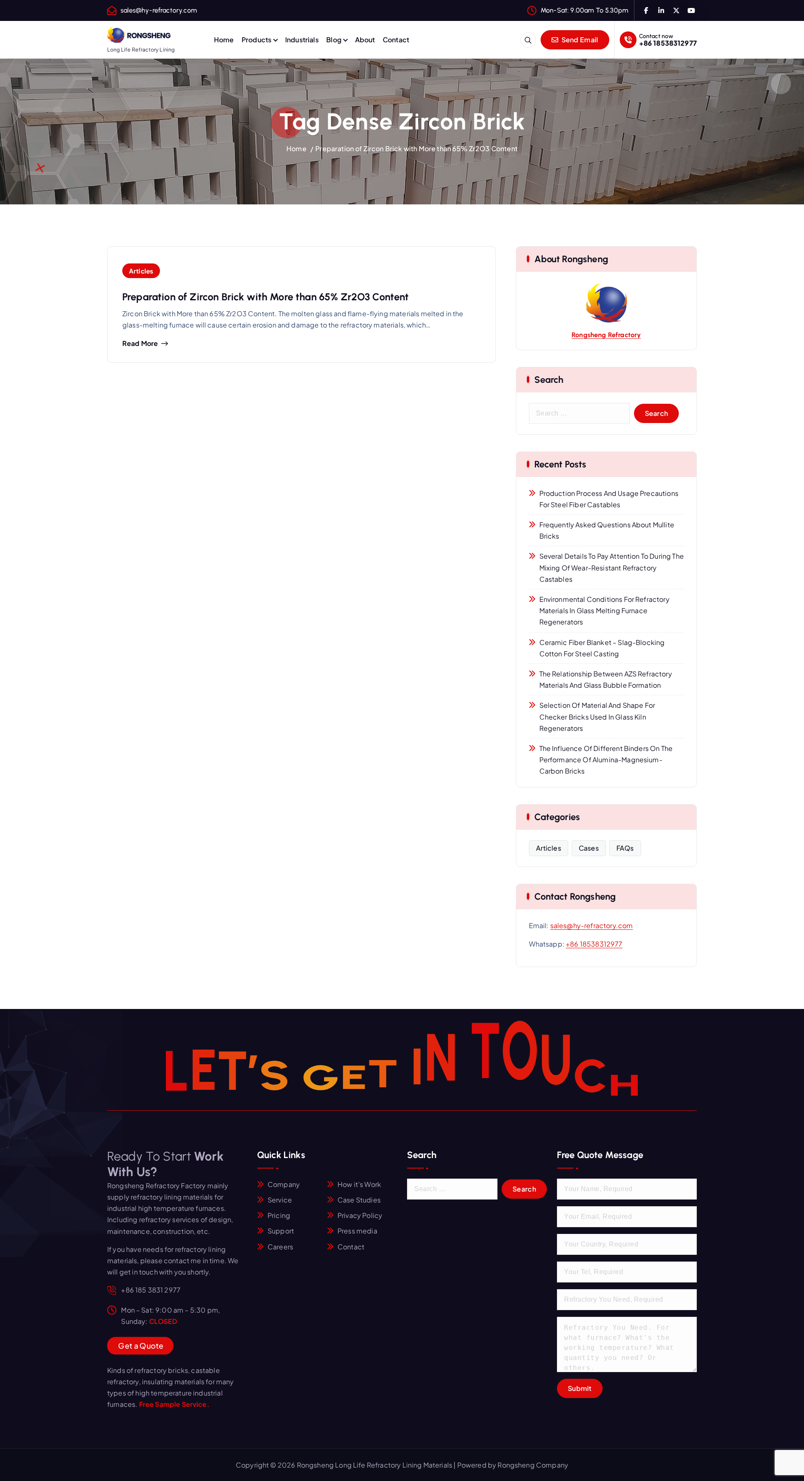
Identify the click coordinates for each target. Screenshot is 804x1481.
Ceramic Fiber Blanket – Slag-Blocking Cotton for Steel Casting (602, 648)
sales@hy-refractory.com (159, 10)
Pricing (279, 1215)
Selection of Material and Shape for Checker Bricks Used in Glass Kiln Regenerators (597, 716)
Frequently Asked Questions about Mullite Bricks (606, 530)
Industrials (302, 39)
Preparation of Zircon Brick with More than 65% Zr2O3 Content (416, 148)
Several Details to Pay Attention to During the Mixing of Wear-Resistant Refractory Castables (611, 567)
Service (280, 1199)
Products (256, 39)
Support (281, 1230)
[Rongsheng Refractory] (606, 303)
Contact (396, 39)
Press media (357, 1230)
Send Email (579, 39)
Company (284, 1184)
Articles (141, 271)
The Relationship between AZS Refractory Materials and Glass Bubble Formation (605, 679)
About (365, 39)
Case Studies (359, 1199)
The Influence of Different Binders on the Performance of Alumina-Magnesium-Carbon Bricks (606, 759)
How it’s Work (359, 1184)
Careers (280, 1246)
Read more (140, 343)
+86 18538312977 (668, 43)
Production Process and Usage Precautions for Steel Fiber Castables (608, 499)
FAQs (625, 848)
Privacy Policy (360, 1215)
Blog (333, 39)
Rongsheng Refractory (606, 335)
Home (224, 39)
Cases (589, 848)
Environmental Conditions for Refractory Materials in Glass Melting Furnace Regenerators (604, 610)
